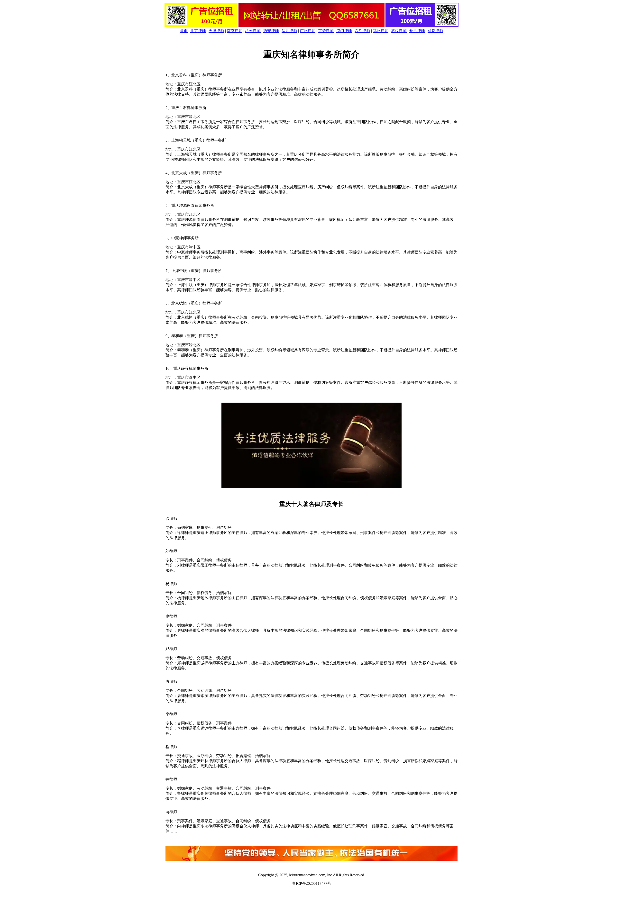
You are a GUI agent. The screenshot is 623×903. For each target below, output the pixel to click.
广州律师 (307, 31)
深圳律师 (289, 31)
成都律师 (435, 31)
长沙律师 (417, 31)
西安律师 (271, 31)
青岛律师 (362, 31)
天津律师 (216, 31)
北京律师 (198, 31)
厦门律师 (344, 31)
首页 (184, 31)
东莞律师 (326, 31)
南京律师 (234, 31)
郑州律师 (380, 31)
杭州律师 (253, 31)
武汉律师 (399, 31)
